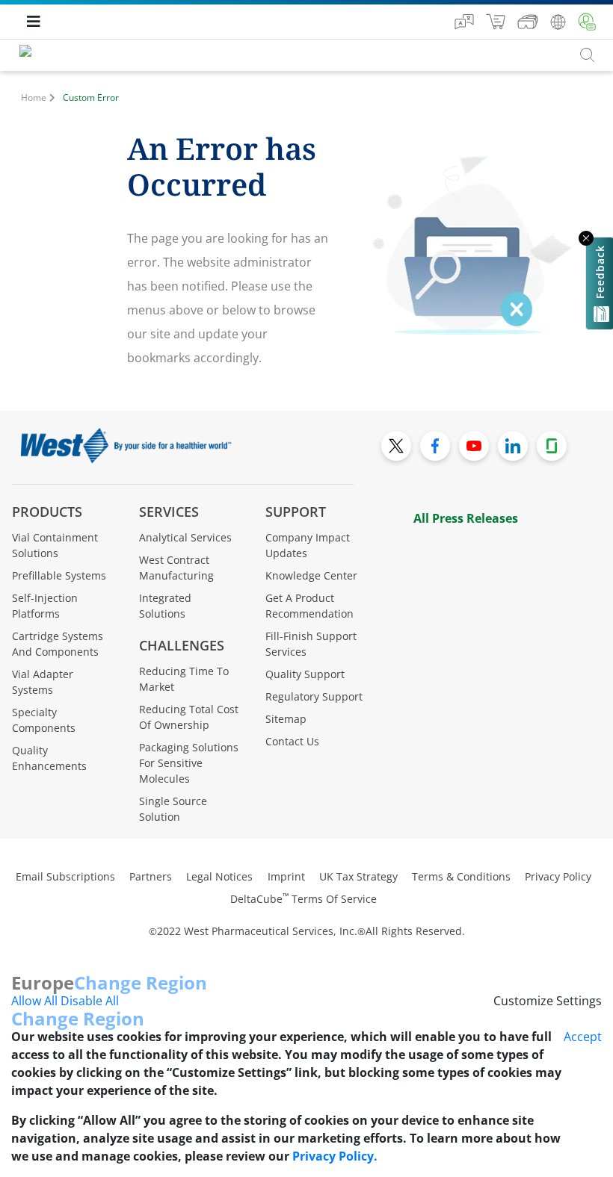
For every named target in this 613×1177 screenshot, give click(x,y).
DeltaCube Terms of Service (303, 899)
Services (169, 512)
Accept (583, 1036)
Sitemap (285, 719)
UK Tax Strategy (358, 876)
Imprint (286, 876)
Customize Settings (547, 1001)
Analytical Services (185, 537)
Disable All (90, 1001)
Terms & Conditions (461, 876)
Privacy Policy (558, 876)
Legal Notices (219, 876)
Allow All (34, 1001)
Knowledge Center (311, 575)
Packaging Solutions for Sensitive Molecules (188, 763)
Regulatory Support (314, 696)
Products (47, 512)
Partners (150, 876)
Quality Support (305, 674)
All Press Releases (465, 518)
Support (295, 512)
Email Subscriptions (65, 876)
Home (33, 97)
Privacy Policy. (335, 1156)
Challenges (181, 645)
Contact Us (292, 741)
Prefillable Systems (59, 575)
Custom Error (91, 97)
